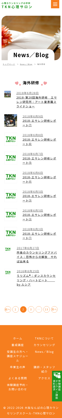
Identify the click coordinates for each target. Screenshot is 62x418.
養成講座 (18, 345)
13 (46, 309)
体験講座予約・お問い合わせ (18, 387)
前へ (8, 309)
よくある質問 (17, 378)
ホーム (17, 338)
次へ (54, 309)
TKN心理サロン (17, 7)
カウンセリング (44, 345)
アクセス (44, 378)
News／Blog (26, 64)
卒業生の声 (17, 367)
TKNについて (44, 338)
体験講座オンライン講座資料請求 (56, 389)
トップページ (9, 64)
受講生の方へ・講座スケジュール (18, 355)
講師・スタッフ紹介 (44, 369)
